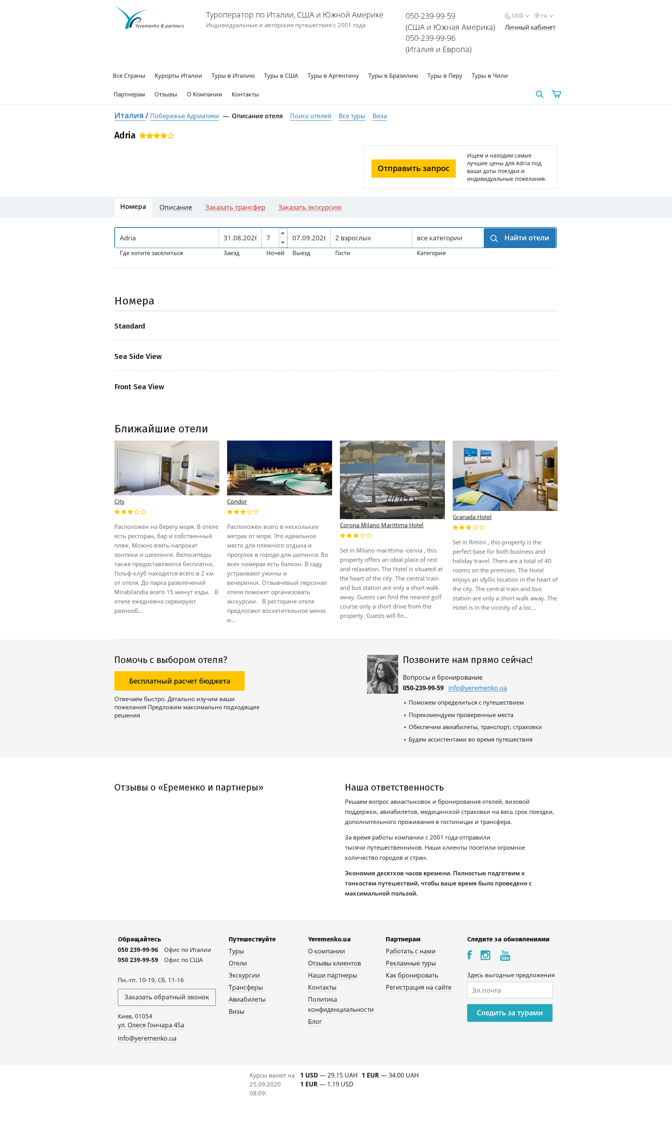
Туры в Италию (233, 75)
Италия (129, 115)
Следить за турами (510, 1012)
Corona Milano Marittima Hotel (382, 525)
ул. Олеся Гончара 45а (151, 1025)
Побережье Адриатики (184, 116)
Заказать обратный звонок (166, 997)
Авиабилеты (247, 999)
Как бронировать (412, 975)
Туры (236, 951)
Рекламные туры (411, 963)
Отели (238, 963)
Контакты (245, 94)
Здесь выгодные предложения (511, 975)
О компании (326, 951)
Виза (380, 116)
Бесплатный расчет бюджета (179, 681)
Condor (237, 501)
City (119, 501)
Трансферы (246, 987)
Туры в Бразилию (393, 75)
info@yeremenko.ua (477, 688)
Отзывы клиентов (334, 963)
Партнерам (129, 94)
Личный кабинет (530, 27)
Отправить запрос (414, 168)
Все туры (352, 116)
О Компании (204, 94)
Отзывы (165, 94)
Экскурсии (244, 975)
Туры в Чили (490, 75)
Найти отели (525, 237)
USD (518, 15)
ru (544, 15)
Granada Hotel (472, 517)
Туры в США (281, 75)
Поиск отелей (310, 116)
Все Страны (129, 75)
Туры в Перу (444, 75)
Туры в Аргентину (333, 75)
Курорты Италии (178, 75)
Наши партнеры (332, 975)
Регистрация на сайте (419, 987)
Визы (236, 1011)
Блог (315, 1021)
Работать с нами (411, 951)
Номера (133, 206)
